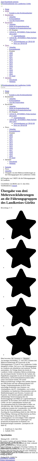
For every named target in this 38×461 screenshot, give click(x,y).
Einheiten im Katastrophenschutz (20, 28)
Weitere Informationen (7, 460)
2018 (11, 70)
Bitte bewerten (6, 358)
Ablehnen (11, 458)
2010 (11, 55)
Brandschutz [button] (9, 97)
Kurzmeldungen (14, 49)
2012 (11, 59)
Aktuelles (12, 17)
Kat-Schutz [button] (9, 104)
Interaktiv (8, 78)
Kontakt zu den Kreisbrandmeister (20, 13)
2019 (11, 72)
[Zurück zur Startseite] (16, 4)
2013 (11, 61)
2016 (11, 66)
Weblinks (12, 81)
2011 (11, 57)
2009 (11, 53)
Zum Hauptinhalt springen (9, 2)
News (7, 45)
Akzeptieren (4, 458)
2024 (11, 74)
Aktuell (14, 186)
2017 (11, 68)
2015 (11, 64)
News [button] (7, 127)
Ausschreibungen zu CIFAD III (24, 41)
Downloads (13, 80)
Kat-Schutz (9, 22)
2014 (11, 62)
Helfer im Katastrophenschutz (19, 26)
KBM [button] (7, 93)
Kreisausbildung (14, 19)
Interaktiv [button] (8, 160)
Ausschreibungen (19, 36)
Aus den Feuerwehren (16, 20)
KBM (7, 11)
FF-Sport (12, 76)
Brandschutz (9, 15)
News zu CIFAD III (20, 43)
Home (7, 9)
